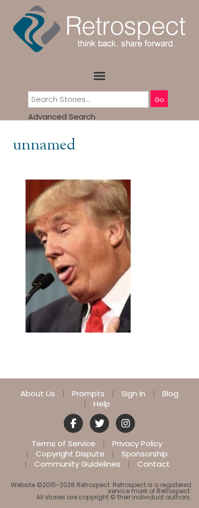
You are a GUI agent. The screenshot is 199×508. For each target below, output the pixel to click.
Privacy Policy (137, 444)
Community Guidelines (77, 464)
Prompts (88, 394)
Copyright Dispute (70, 454)
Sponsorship (144, 454)
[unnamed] (78, 255)
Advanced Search (61, 116)
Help (101, 404)
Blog (170, 394)
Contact (153, 464)
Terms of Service (63, 444)
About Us (37, 394)
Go (159, 99)
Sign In (133, 394)
